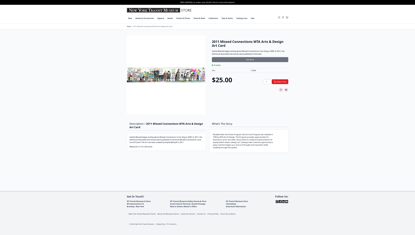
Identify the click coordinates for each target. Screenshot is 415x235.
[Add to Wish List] (281, 90)
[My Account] (283, 17)
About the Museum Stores (168, 214)
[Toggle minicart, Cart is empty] (287, 17)
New (130, 18)
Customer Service (188, 214)
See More (250, 59)
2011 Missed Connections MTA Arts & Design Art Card (152, 26)
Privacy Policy (213, 214)
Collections (213, 18)
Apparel (160, 18)
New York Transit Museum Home (142, 214)
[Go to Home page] (159, 10)
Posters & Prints (183, 18)
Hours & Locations (228, 214)
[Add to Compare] (286, 90)
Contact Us (201, 214)
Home (129, 26)
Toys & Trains (227, 18)
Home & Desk (199, 18)
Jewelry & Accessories (145, 18)
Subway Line (241, 18)
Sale (252, 18)
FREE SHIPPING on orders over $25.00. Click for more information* (207, 2)
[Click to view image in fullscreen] (166, 74)
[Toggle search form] (279, 17)
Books (170, 18)
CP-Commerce (171, 224)
